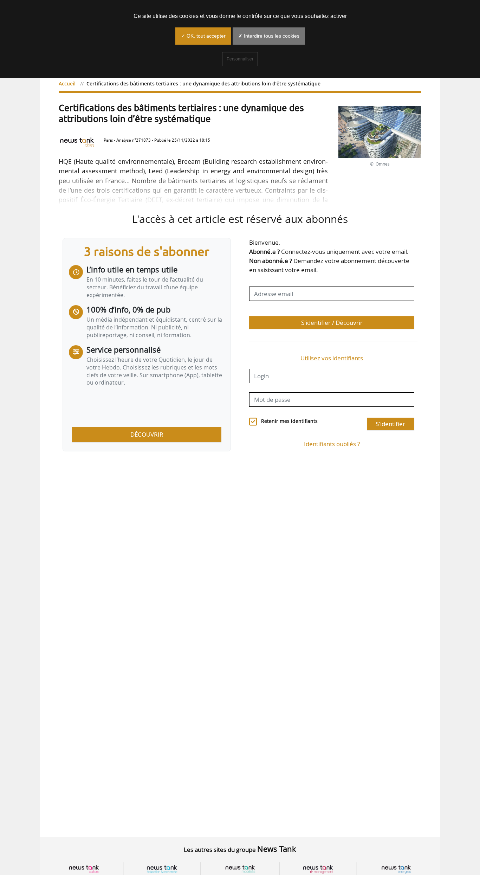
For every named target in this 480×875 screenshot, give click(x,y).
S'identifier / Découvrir (332, 323)
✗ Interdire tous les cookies (268, 36)
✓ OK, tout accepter (203, 36)
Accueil (67, 83)
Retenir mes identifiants (289, 421)
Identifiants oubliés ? (332, 444)
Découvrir (146, 434)
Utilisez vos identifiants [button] (331, 358)
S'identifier (390, 424)
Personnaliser (240, 59)
